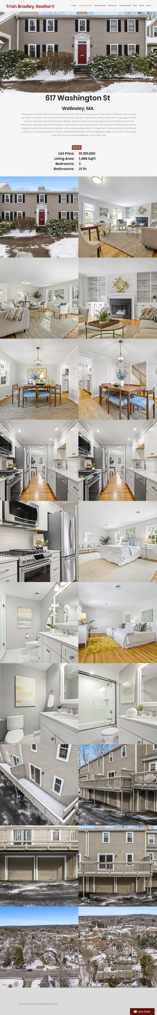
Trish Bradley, (20, 6)
